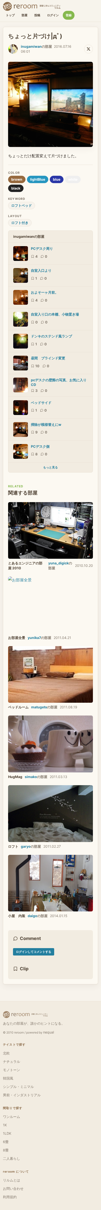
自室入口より (41, 270)
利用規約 (10, 1197)
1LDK (7, 1133)
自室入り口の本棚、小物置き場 (55, 314)
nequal (48, 1032)
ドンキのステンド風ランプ (51, 336)
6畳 (6, 1142)
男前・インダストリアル (22, 1095)
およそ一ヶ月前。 (44, 292)
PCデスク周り (42, 248)
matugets (39, 707)
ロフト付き (19, 223)
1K (5, 1125)
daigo (32, 916)
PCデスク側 (40, 446)
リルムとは (11, 1180)
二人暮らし (11, 1158)
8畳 (6, 1150)
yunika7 (34, 638)
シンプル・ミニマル (18, 1086)
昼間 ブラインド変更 (48, 358)
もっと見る (50, 467)
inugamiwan (31, 46)
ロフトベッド (21, 205)
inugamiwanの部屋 (28, 236)
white (72, 179)
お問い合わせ (13, 1188)
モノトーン (11, 1070)
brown (16, 179)
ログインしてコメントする (33, 952)
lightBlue (37, 179)
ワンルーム (11, 1116)
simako (31, 777)
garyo (26, 846)
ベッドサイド (41, 402)
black (15, 188)
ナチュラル (11, 1061)
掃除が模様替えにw (46, 424)
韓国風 (8, 1078)
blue (56, 179)
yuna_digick (58, 563)
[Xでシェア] (88, 49)
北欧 (6, 1053)
